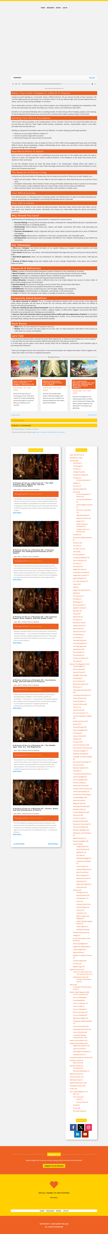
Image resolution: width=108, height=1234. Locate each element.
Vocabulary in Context (80, 572)
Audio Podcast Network (77, 1043)
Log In (65, 8)
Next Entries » (92, 415)
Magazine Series (78, 803)
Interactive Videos (75, 1066)
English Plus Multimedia (80, 947)
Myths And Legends (82, 884)
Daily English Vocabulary (81, 1051)
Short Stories (77, 1097)
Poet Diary (76, 771)
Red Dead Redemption (80, 1071)
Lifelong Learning (82, 929)
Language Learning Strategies (82, 757)
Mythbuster (80, 852)
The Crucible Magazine (77, 1092)
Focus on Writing (78, 997)
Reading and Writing (79, 821)
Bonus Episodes (78, 605)
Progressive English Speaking (82, 537)
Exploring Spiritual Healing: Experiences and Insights (52, 382)
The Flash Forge (78, 1111)
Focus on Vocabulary (79, 1026)
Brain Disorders (81, 895)
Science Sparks (81, 866)
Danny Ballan (46, 17)
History (75, 614)
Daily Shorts (77, 649)
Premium (76, 478)
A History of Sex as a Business (30, 489)
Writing (75, 593)
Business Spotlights (79, 841)
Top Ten (75, 707)
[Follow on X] (81, 1127)
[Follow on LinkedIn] (77, 1134)
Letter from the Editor (77, 1040)
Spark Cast (76, 844)
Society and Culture (79, 658)
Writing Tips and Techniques (82, 833)
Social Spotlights (78, 797)
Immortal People (78, 727)
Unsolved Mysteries (82, 869)
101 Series (76, 546)
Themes (75, 890)
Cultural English (78, 666)
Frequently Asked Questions (82, 690)
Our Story (76, 563)
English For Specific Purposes (82, 955)
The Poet (76, 469)
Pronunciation (77, 655)
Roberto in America (82, 518)
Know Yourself (77, 800)
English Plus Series (76, 969)
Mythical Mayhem (79, 578)
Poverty (79, 910)
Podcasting (76, 678)
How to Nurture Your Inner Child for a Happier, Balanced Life (23, 382)
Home (43, 8)
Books (58, 8)
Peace (78, 901)
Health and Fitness (79, 721)
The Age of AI (80, 892)
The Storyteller (78, 652)
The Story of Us (78, 549)
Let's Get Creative (78, 818)
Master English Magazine (78, 992)
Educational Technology (80, 762)
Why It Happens (81, 875)
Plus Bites (76, 599)
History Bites (80, 887)
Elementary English (79, 1018)
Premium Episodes (82, 480)
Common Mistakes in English (82, 716)
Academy (76, 535)
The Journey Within (79, 827)
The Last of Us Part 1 (83, 974)
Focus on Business (79, 1032)
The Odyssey (77, 1068)
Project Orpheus (78, 701)
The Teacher (77, 637)
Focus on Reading (78, 1015)
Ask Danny (76, 463)
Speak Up (79, 521)
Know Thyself (77, 555)
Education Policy (78, 809)
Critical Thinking (81, 907)
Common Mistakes (79, 643)
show (92, 77)
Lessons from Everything (81, 794)
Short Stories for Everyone (81, 748)
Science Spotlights (79, 780)
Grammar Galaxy (78, 783)
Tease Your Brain (78, 1049)
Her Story (76, 964)
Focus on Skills (77, 1006)
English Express (78, 626)
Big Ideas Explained (79, 768)
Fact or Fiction (77, 681)
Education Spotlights (79, 830)
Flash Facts (76, 815)
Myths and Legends (79, 684)
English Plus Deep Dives (80, 590)
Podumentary (77, 634)
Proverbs (76, 742)
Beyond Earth (77, 952)
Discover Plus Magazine (77, 664)
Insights (75, 483)
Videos (72, 985)
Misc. (74, 1094)
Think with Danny (78, 640)
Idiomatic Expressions (80, 932)
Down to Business (79, 560)
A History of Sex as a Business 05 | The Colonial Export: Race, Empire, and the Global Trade (35, 617)
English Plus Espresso (80, 1046)
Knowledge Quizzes (76, 1086)
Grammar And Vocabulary (81, 789)
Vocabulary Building (79, 558)
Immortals (76, 733)
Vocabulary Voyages (79, 475)
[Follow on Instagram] (88, 1127)
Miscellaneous (74, 458)
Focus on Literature (79, 1003)
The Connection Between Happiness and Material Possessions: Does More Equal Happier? (84, 384)
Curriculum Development (81, 774)
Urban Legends (81, 926)
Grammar (76, 543)
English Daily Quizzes (76, 1083)
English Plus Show (79, 569)
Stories (75, 552)
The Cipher (76, 620)
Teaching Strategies (79, 751)
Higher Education (78, 838)
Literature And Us (82, 904)
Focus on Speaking (79, 1009)
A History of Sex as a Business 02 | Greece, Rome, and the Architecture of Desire (36, 809)
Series (75, 492)
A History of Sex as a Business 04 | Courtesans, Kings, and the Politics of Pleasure (34, 681)
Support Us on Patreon (54, 1166)
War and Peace (78, 672)
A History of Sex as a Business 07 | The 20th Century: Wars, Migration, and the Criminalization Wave (33, 484)
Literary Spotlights (79, 777)
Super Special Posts (76, 455)
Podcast (72, 461)
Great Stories (77, 710)
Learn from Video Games (81, 972)
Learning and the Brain (80, 695)
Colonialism (80, 913)
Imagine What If (81, 846)
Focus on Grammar (79, 994)
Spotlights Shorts (78, 675)
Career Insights (78, 949)
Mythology (76, 602)
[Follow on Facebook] (73, 1127)
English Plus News (75, 1074)
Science (75, 584)
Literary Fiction (81, 1102)
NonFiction (76, 687)
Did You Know (77, 669)
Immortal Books (78, 698)
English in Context (79, 608)
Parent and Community (80, 824)
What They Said (81, 872)
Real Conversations (79, 1012)
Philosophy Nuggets (82, 858)
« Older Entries (15, 415)
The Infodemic (81, 898)
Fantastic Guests (78, 1055)
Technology (76, 466)
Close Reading (77, 1000)
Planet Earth (77, 765)
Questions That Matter (83, 861)
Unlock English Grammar (84, 505)
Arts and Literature (79, 713)
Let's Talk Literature (79, 581)
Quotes (75, 724)
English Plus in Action (80, 575)
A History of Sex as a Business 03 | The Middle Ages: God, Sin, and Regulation (34, 746)
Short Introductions (79, 745)
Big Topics (76, 611)
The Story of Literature (83, 510)
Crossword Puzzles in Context (79, 1057)
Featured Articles (75, 1077)
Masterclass (77, 617)
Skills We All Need (82, 515)
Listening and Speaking (80, 806)
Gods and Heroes (78, 704)
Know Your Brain (81, 849)
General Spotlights (79, 944)
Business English (78, 489)
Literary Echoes (78, 736)
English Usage (77, 967)
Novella (75, 1105)
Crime (78, 1099)
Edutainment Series (79, 977)
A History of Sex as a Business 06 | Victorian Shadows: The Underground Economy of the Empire (33, 551)
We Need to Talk (78, 623)
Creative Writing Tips (79, 812)
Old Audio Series (75, 1080)
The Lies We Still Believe (84, 499)
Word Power (77, 628)
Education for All (78, 632)
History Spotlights (79, 730)
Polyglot (75, 935)
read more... (17, 513)
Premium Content (75, 1060)
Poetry (75, 1108)
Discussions (77, 566)
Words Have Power (82, 878)
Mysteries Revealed (79, 754)
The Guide (76, 661)
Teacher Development (80, 791)
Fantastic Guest (78, 472)
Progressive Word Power (81, 1029)
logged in (23, 429)
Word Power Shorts (79, 786)
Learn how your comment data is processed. (51, 432)
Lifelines (65, 17)
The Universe (77, 596)
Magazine (50, 8)
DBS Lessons (77, 1063)
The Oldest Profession (35, 494)
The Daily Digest (78, 646)
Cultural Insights (78, 961)
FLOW (72, 1089)
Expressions (80, 881)
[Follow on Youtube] (85, 1134)
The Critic (76, 486)
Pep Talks (79, 855)
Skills (74, 587)
